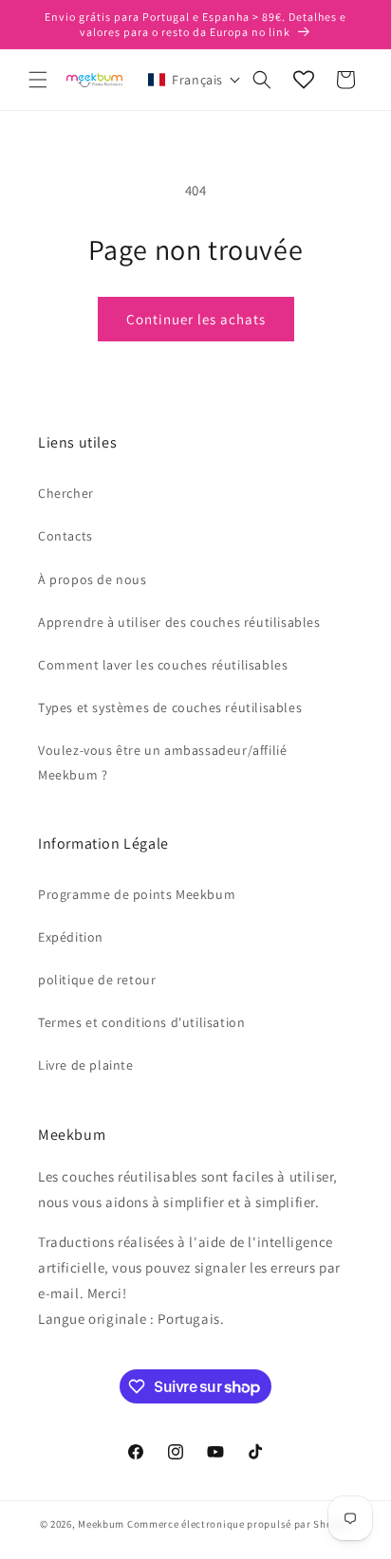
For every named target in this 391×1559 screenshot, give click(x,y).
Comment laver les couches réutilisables (163, 664)
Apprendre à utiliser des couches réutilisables (179, 622)
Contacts (65, 535)
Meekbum (101, 1524)
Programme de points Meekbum (136, 894)
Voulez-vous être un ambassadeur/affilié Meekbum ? (162, 762)
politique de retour (97, 979)
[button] (38, 80)
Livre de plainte (86, 1064)
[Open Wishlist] (304, 80)
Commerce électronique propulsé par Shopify (239, 1524)
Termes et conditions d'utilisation (141, 1022)
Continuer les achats (196, 319)
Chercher (66, 493)
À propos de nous (92, 579)
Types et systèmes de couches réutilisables (170, 707)
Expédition (70, 936)
